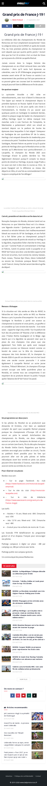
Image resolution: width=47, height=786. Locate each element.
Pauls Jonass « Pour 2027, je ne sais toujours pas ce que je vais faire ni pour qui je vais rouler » (16, 754)
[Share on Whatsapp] (29, 26)
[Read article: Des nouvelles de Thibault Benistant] (37, 736)
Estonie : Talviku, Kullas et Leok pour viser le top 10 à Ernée (28, 582)
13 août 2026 (9, 728)
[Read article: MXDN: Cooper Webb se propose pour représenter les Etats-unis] (6, 649)
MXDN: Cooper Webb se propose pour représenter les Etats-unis (27, 648)
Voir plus (23, 679)
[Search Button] (44, 3)
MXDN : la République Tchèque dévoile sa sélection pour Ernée (29, 572)
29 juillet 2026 (9, 719)
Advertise (9, 776)
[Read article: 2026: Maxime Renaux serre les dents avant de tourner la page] (6, 627)
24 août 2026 (18, 662)
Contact (38, 776)
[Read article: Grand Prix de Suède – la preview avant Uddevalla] (37, 726)
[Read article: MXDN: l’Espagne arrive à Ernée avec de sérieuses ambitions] (6, 603)
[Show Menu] (3, 3)
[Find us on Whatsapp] (29, 695)
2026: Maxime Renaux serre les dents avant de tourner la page (28, 626)
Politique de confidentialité (24, 776)
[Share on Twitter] (18, 26)
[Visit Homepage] (23, 3)
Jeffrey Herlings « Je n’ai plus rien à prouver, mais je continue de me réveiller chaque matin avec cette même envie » (27, 614)
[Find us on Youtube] (23, 695)
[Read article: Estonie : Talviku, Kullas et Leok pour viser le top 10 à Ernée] (6, 583)
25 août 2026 (18, 642)
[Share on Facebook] (7, 26)
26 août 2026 (18, 586)
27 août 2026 (18, 576)
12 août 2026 (9, 738)
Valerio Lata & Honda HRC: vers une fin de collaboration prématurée (28, 668)
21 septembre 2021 (33, 20)
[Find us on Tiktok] (34, 695)
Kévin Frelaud (17, 20)
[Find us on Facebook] (12, 695)
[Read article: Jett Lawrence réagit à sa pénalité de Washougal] (37, 716)
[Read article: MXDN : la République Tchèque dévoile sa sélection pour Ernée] (6, 573)
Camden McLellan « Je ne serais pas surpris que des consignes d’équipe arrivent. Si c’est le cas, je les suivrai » (29, 637)
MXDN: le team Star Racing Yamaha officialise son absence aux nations (28, 658)
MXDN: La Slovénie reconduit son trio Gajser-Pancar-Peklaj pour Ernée (29, 592)
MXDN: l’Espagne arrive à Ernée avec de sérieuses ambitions (28, 602)
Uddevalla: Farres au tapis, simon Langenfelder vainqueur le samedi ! (17, 743)
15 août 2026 (9, 748)
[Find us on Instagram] (18, 695)
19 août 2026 (9, 760)
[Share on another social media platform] (40, 26)
